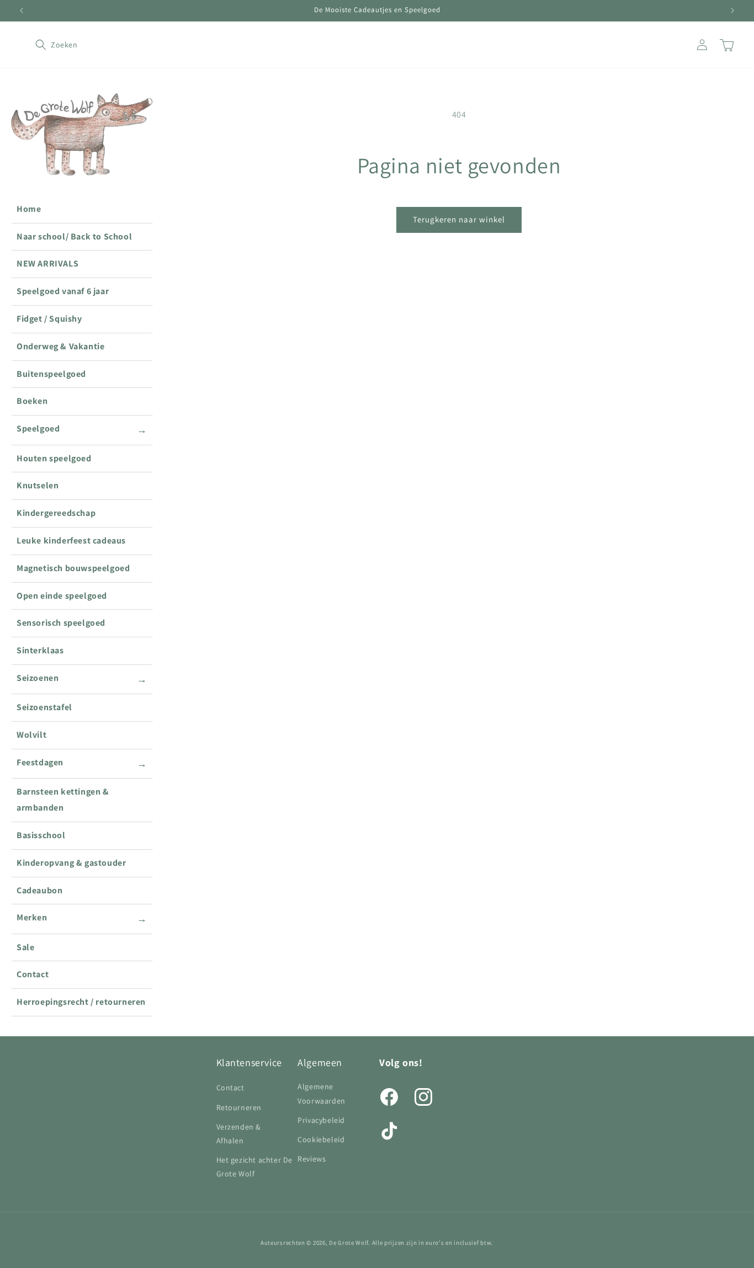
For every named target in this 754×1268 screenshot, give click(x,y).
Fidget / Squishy (49, 318)
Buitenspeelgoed (51, 374)
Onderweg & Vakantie (60, 346)
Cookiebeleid (321, 1139)
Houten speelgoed (54, 458)
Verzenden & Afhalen (238, 1134)
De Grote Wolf (348, 1242)
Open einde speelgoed (62, 595)
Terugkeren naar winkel (459, 219)
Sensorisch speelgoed (61, 622)
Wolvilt (31, 734)
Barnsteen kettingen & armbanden (63, 799)
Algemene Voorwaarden (322, 1093)
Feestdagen (82, 763)
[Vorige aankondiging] (21, 10)
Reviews (312, 1159)
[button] (47, 45)
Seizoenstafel (44, 707)
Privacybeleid (321, 1120)
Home (29, 209)
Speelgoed (82, 429)
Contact (33, 974)
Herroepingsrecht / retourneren (81, 1002)
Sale (25, 947)
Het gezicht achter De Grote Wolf (254, 1167)
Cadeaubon (39, 890)
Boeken (32, 401)
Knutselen (38, 485)
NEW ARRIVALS (47, 263)
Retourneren (239, 1107)
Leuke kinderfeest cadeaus (71, 540)
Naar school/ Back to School (74, 236)
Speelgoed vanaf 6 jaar (63, 291)
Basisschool (41, 835)
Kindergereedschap (56, 513)
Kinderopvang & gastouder (71, 863)
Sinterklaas (40, 650)
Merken (82, 918)
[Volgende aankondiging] (732, 10)
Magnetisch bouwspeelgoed (73, 568)
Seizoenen (82, 678)
